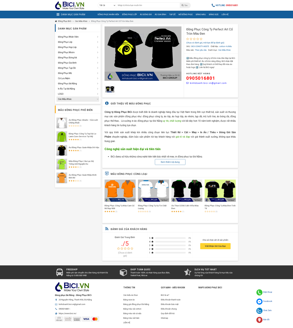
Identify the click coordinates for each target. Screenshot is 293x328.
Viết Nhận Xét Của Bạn (215, 246)
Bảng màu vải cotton (132, 309)
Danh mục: (212, 50)
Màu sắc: (190, 50)
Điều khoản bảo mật (170, 304)
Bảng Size (214, 14)
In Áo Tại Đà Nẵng (66, 88)
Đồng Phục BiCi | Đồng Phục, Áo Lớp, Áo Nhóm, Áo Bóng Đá (74, 5)
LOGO (60, 94)
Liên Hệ (225, 14)
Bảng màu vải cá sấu (132, 313)
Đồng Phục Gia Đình (67, 63)
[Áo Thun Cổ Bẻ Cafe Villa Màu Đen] (187, 191)
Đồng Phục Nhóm (66, 52)
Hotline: (227, 5)
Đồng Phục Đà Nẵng (67, 83)
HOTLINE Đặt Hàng (198, 73)
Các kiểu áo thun (130, 295)
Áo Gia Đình (160, 14)
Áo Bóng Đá (146, 14)
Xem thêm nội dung (170, 162)
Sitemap (164, 318)
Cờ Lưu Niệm (64, 78)
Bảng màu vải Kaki (131, 318)
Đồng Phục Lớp (129, 14)
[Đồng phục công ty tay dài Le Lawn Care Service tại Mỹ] (61, 136)
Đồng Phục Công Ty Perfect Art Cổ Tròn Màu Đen (112, 21)
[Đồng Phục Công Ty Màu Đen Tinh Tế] (220, 191)
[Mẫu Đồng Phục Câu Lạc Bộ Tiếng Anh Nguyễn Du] (61, 164)
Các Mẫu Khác (81, 21)
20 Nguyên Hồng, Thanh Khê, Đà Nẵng (75, 300)
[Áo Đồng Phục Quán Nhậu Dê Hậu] (61, 150)
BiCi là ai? (165, 295)
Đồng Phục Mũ (65, 73)
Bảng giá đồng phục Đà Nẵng (136, 304)
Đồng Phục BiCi (64, 21)
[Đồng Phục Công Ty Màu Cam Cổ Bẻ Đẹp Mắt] (120, 191)
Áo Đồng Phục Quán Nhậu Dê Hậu (84, 147)
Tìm (186, 5)
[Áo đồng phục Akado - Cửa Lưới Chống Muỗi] (61, 123)
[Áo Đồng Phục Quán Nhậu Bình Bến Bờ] (61, 178)
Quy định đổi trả (167, 313)
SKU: (188, 46)
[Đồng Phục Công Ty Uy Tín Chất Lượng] (153, 191)
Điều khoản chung (169, 309)
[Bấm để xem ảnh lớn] (143, 53)
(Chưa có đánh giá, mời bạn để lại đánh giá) (205, 43)
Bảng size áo (129, 300)
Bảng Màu (201, 14)
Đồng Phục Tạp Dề (67, 68)
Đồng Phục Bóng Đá (67, 57)
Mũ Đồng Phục (186, 14)
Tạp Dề (172, 14)
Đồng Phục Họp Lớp (67, 47)
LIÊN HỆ (126, 322)
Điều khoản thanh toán (171, 300)
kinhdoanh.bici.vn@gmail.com (208, 83)
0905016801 (200, 78)
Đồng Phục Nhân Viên (108, 14)
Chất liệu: (215, 46)
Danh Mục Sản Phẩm (73, 14)
